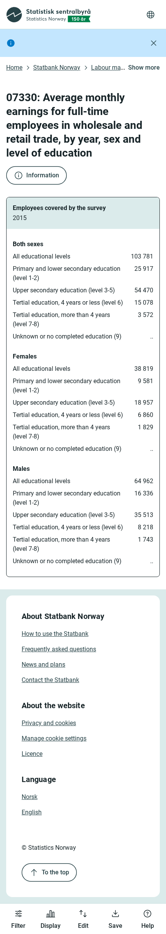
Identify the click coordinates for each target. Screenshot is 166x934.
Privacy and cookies (49, 723)
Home (14, 67)
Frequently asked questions (59, 649)
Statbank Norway (56, 67)
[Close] (153, 43)
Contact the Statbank (50, 680)
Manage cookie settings (54, 738)
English (32, 812)
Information (42, 175)
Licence (32, 753)
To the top (55, 872)
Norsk (29, 797)
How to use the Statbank (55, 633)
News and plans (43, 664)
